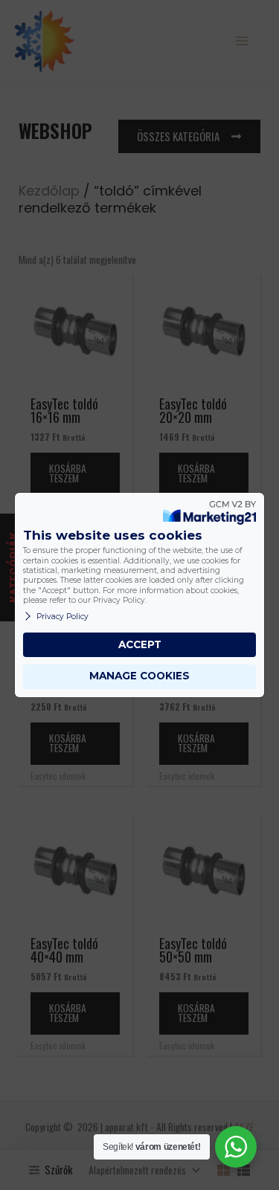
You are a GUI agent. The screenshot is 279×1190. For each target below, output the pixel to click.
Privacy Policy (62, 616)
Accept (139, 644)
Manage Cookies (139, 676)
